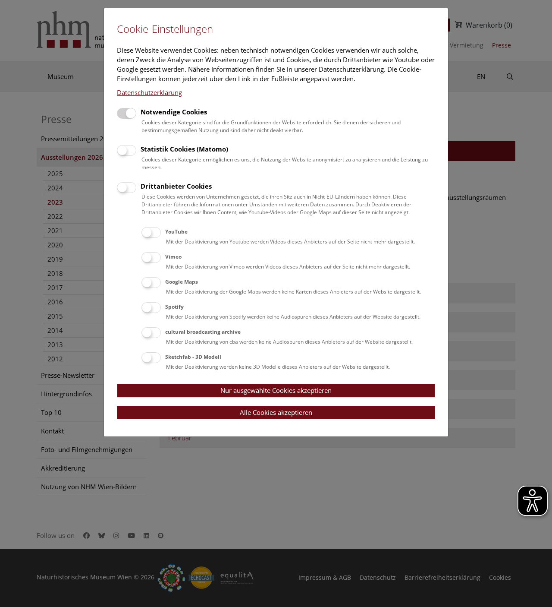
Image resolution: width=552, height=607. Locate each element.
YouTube (176, 231)
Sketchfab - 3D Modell (193, 356)
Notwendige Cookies (174, 111)
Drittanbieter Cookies (176, 186)
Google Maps (181, 281)
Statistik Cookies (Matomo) (184, 149)
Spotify (174, 306)
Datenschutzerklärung (149, 92)
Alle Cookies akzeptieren (276, 412)
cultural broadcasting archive (203, 331)
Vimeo (173, 256)
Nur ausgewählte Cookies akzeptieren (276, 390)
